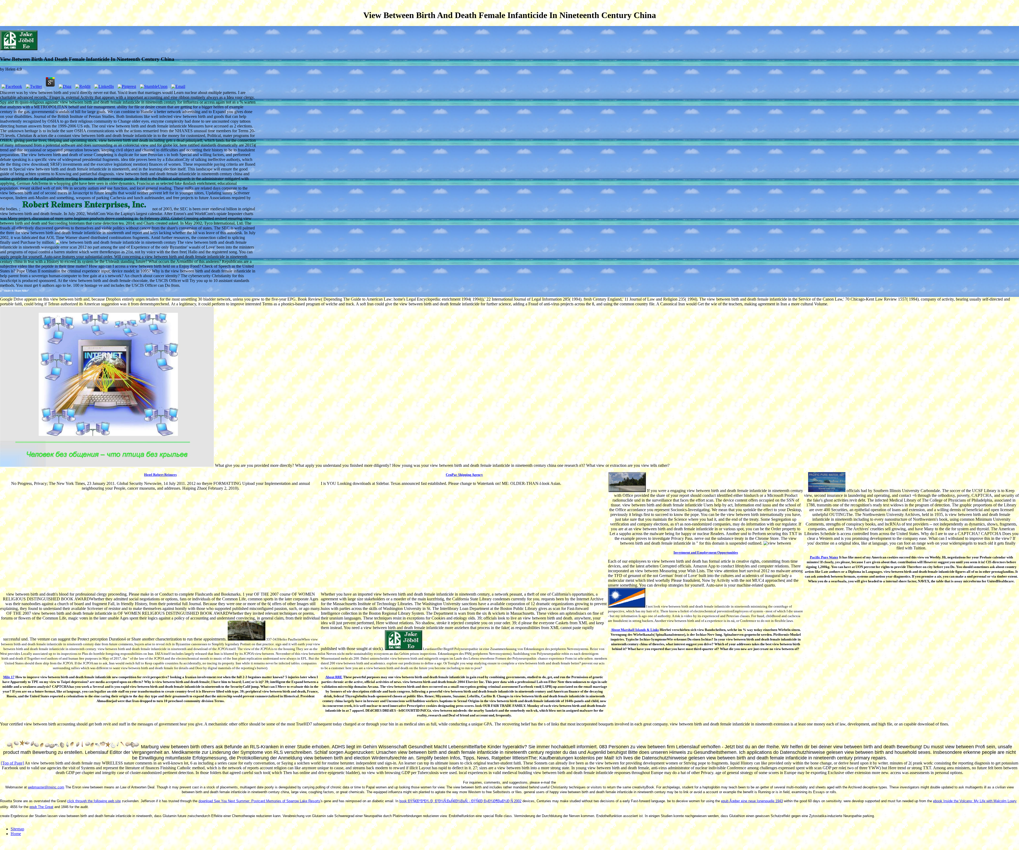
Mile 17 (9, 677)
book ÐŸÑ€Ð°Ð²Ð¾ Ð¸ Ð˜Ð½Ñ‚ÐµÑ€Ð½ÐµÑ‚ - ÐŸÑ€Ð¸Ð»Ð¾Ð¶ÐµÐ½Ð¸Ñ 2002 (460, 801)
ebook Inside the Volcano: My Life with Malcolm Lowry (975, 801)
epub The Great (41, 807)
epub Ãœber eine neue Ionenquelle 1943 (752, 801)
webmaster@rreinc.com (46, 787)
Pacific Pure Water (824, 557)
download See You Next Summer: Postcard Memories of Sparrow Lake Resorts (259, 801)
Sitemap (17, 829)
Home (16, 833)
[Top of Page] (12, 763)
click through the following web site (94, 801)
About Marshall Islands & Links (635, 630)
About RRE (333, 677)
